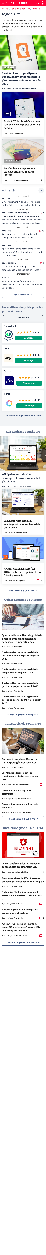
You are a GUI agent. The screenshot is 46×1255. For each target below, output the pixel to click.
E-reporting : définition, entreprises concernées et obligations (20, 911)
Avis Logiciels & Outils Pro (21, 591)
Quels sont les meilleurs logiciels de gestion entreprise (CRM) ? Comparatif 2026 (21, 700)
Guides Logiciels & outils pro (21, 715)
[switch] (37, 3)
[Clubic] (23, 3)
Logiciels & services (20, 9)
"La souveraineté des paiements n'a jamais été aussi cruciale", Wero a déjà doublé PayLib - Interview (21, 927)
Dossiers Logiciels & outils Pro (22, 943)
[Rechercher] (7, 3)
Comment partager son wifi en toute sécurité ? (20, 806)
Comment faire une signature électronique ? (16, 792)
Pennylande (10, 326)
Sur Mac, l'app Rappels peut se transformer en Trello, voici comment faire (20, 776)
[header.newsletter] (12, 3)
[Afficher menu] (3, 3)
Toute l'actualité (22, 295)
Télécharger (28, 338)
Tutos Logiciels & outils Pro (21, 819)
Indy (6, 349)
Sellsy (7, 371)
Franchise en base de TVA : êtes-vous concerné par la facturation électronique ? (23, 880)
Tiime (7, 394)
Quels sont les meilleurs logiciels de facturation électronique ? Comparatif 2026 (21, 655)
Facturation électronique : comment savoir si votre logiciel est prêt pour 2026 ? (22, 895)
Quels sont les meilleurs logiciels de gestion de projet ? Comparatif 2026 (20, 684)
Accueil (5, 9)
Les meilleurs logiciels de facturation (23, 416)
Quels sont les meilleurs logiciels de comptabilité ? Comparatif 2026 (20, 671)
